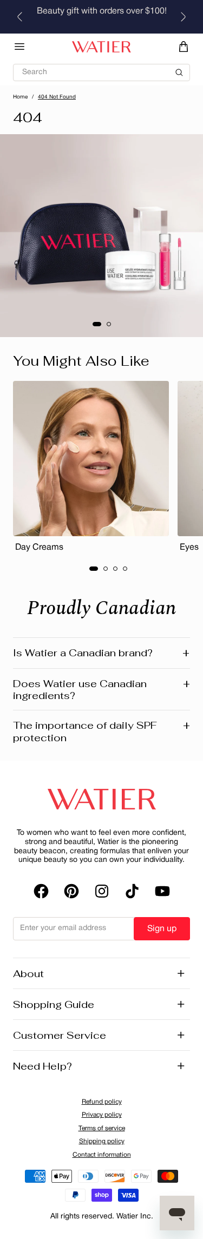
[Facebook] (41, 891)
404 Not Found (57, 97)
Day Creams (39, 547)
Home (20, 97)
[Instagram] (101, 891)
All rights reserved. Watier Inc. (101, 1216)
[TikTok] (132, 891)
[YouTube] (162, 891)
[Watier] (101, 47)
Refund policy (102, 1102)
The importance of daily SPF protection (101, 731)
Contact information (102, 1155)
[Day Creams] (91, 459)
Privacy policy (102, 1115)
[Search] (101, 68)
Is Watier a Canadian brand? (101, 653)
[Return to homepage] (102, 799)
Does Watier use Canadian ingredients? (101, 689)
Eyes (189, 547)
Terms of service (101, 1128)
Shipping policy (102, 1141)
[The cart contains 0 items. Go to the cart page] (183, 46)
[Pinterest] (71, 891)
